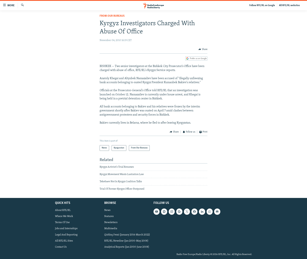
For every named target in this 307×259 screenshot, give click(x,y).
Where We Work (64, 216)
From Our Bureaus (112, 16)
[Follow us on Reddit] (164, 212)
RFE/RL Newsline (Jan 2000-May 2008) (126, 241)
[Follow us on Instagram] (172, 212)
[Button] (202, 49)
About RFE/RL (63, 210)
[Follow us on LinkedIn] (202, 212)
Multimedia (110, 228)
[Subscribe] (217, 212)
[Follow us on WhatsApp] (210, 212)
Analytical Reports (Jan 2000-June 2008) (126, 247)
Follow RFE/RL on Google (262, 5)
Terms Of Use (62, 222)
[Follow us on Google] (179, 212)
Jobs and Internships (66, 228)
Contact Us (61, 247)
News (107, 210)
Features (109, 216)
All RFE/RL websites (289, 5)
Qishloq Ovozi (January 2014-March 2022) (127, 235)
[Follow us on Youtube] (157, 212)
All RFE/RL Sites (64, 241)
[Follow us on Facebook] (194, 212)
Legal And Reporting (66, 235)
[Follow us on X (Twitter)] (187, 212)
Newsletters (111, 222)
